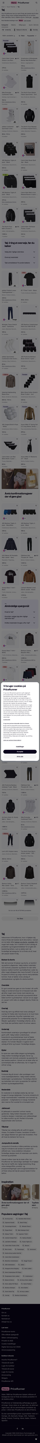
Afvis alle (20, 757)
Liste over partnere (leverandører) (12, 740)
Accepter (20, 752)
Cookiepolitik (6, 719)
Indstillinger (20, 747)
